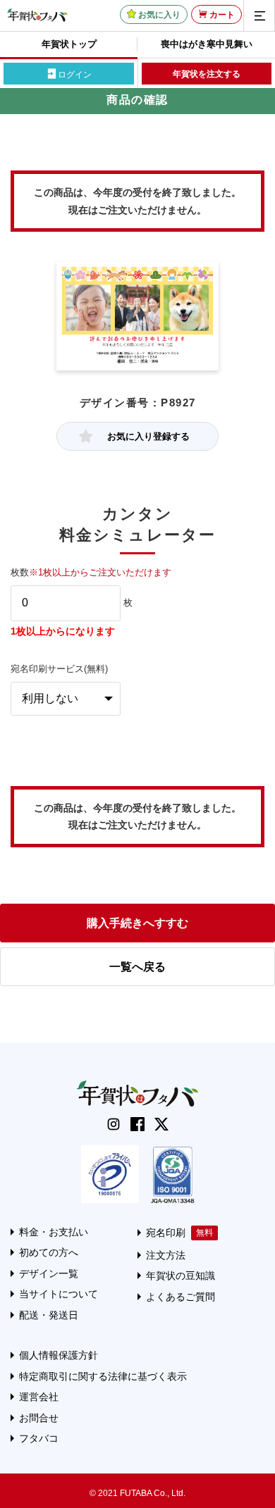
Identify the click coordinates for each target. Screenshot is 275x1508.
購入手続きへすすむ (137, 923)
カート (222, 15)
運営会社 (39, 1396)
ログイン (75, 74)
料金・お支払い (53, 1232)
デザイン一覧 (48, 1273)
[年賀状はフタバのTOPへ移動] (37, 14)
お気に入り (159, 15)
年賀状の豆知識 (180, 1275)
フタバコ (39, 1438)
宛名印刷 (165, 1232)
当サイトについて (58, 1294)
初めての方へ (48, 1252)
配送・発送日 (48, 1315)
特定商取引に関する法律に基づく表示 (103, 1376)
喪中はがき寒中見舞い (206, 44)
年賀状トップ (69, 44)
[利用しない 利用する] (66, 699)
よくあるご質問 (180, 1296)
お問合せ (39, 1417)
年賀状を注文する (206, 74)
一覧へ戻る (137, 967)
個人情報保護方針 (58, 1355)
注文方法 (165, 1255)
